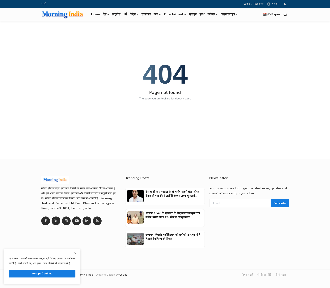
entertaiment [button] (173, 14)
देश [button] (104, 14)
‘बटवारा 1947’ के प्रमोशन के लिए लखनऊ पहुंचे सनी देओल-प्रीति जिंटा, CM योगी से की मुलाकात (173, 215)
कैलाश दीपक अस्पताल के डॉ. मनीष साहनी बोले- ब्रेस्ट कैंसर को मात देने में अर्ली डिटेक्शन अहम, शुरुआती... (172, 194)
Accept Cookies (42, 273)
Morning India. (85, 275)
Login (246, 4)
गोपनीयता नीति (264, 275)
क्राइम (193, 14)
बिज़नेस (116, 14)
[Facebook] (45, 220)
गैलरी (43, 4)
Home (95, 14)
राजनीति (146, 14)
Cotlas (123, 275)
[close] (75, 253)
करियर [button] (211, 14)
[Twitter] (56, 220)
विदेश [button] (133, 14)
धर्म (125, 14)
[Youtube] (76, 220)
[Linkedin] (86, 220)
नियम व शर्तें (247, 275)
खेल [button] (156, 14)
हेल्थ (202, 14)
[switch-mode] (286, 4)
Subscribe (279, 203)
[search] (285, 14)
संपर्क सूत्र (280, 275)
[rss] (97, 220)
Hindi (273, 4)
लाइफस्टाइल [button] (228, 14)
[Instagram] (66, 220)
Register (259, 4)
